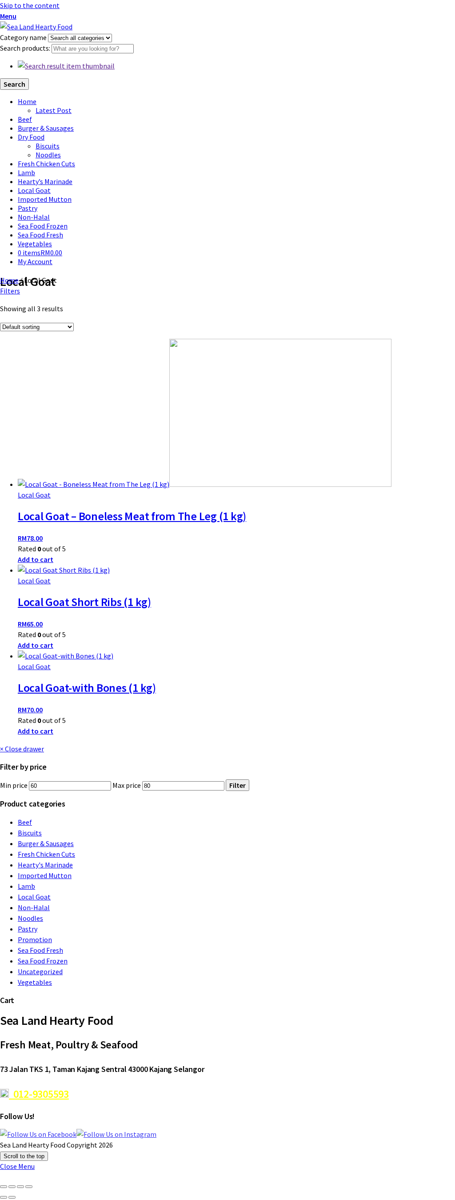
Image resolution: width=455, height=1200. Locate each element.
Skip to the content (30, 5)
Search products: (26, 48)
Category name (24, 37)
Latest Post (54, 110)
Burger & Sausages (46, 128)
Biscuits (48, 145)
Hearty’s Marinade (45, 181)
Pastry (27, 208)
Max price (126, 785)
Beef (25, 119)
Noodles (48, 154)
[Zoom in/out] (3, 1186)
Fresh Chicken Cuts (46, 163)
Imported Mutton (45, 199)
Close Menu (17, 1166)
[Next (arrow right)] (12, 1197)
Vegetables (35, 243)
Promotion (35, 939)
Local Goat (34, 190)
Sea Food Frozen (43, 225)
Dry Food (31, 136)
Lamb (26, 172)
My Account (35, 261)
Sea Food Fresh (40, 234)
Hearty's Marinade (45, 864)
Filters (10, 290)
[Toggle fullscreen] (12, 1186)
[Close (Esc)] (28, 1186)
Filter (237, 785)
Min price (14, 785)
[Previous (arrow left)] (3, 1197)
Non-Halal (34, 217)
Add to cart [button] (35, 559)
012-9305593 (39, 1094)
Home (27, 101)
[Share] (20, 1186)
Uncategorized (40, 971)
